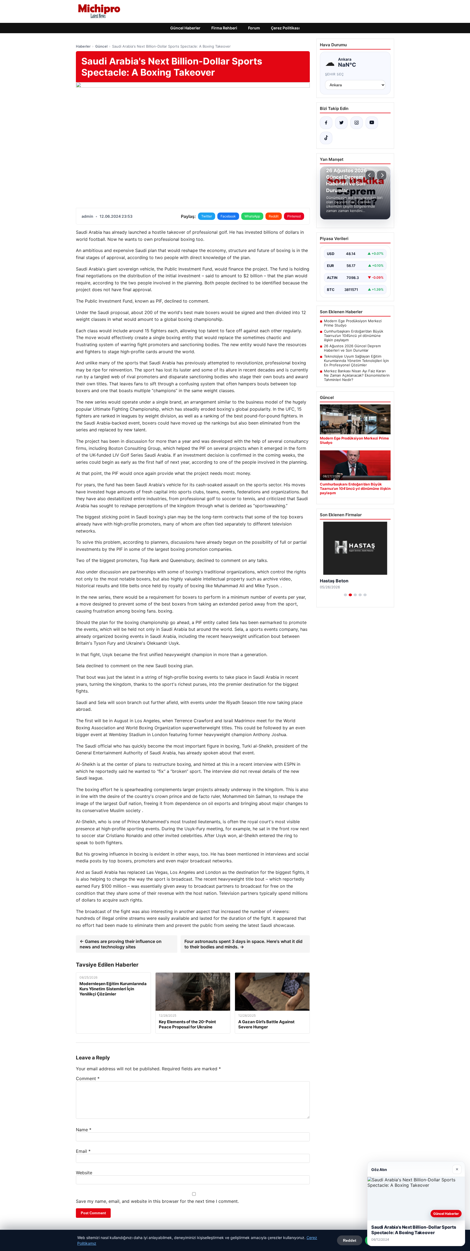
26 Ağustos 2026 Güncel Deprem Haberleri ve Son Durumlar (352, 348)
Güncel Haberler (185, 28)
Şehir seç (334, 74)
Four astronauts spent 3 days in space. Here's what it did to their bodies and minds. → (243, 944)
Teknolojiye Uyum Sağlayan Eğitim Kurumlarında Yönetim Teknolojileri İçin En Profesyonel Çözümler (356, 360)
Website (84, 1172)
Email (83, 1151)
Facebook (228, 216)
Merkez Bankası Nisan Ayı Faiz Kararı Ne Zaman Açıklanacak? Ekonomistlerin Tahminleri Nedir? (357, 375)
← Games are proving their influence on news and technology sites (121, 944)
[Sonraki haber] (381, 175)
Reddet (349, 1240)
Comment (88, 1078)
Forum (254, 28)
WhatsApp (252, 216)
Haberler (83, 46)
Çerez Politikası (285, 28)
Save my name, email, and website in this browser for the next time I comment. (157, 1201)
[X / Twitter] (341, 122)
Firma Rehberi (224, 28)
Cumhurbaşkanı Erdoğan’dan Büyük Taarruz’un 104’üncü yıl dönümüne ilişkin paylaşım (353, 335)
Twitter (206, 216)
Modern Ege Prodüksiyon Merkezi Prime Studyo (353, 323)
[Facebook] (326, 122)
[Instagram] (356, 122)
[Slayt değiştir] (345, 595)
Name (83, 1129)
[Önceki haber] (370, 175)
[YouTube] (372, 122)
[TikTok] (326, 138)
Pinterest (294, 216)
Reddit (274, 216)
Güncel (101, 46)
